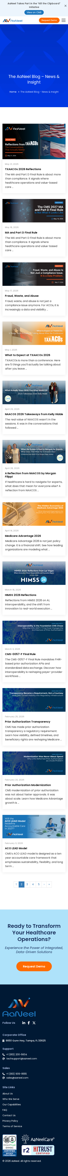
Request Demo (34, 966)
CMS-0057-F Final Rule (20, 654)
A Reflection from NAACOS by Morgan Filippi (30, 475)
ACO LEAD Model (16, 848)
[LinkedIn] (23, 1023)
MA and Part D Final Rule (21, 232)
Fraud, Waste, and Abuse (22, 296)
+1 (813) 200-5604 (16, 1054)
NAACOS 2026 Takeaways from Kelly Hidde (34, 414)
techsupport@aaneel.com (21, 1058)
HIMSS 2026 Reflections (20, 595)
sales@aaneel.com (17, 1077)
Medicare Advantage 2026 (23, 536)
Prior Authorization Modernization (28, 785)
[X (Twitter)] (34, 1023)
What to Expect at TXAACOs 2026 (27, 355)
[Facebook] (29, 1023)
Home (13, 91)
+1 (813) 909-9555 (16, 1073)
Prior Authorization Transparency (27, 722)
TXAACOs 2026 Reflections (23, 169)
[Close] (65, 5)
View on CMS (34, 12)
